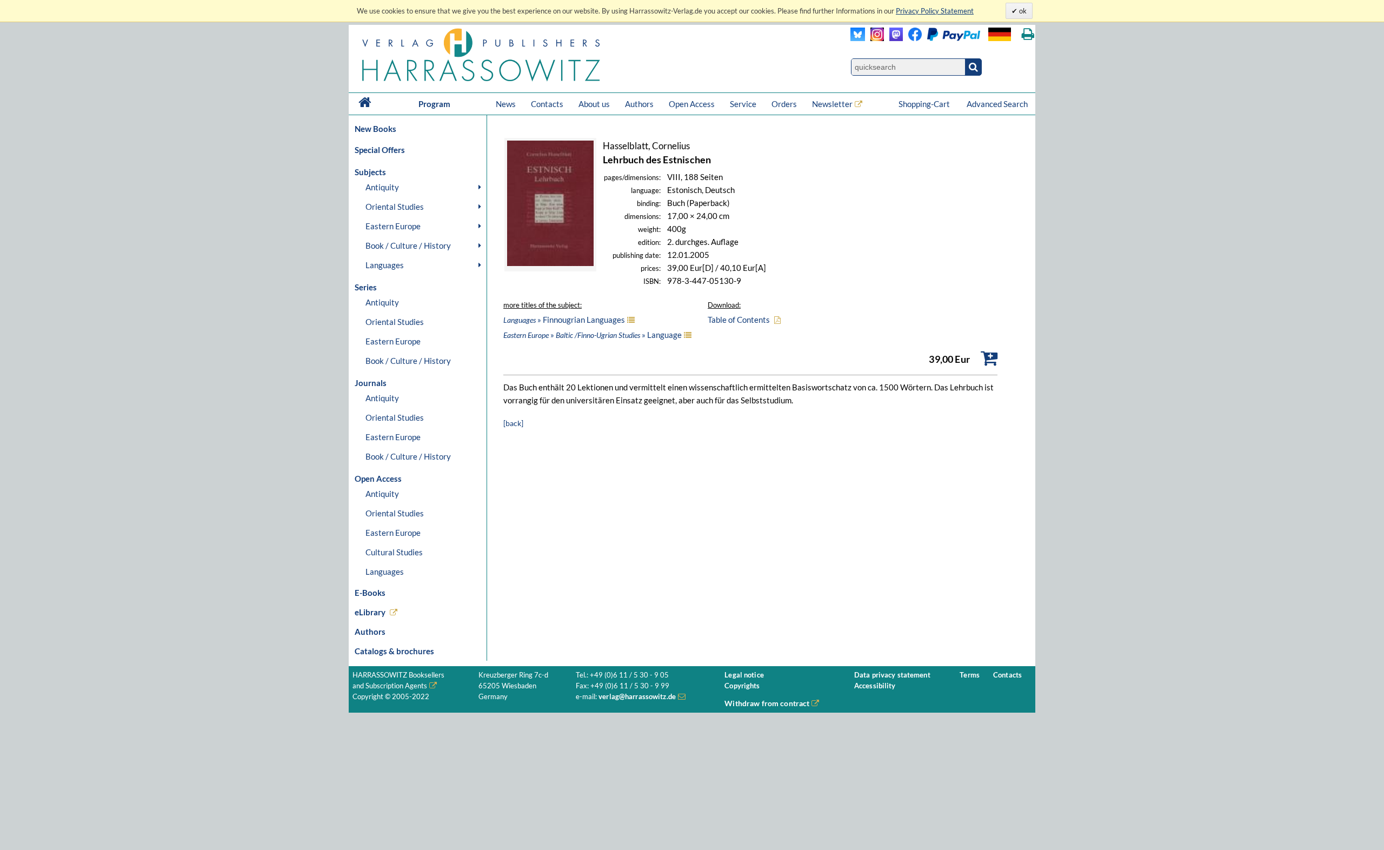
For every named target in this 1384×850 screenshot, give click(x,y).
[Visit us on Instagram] (874, 38)
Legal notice (744, 675)
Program (434, 104)
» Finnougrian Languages (564, 319)
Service (743, 104)
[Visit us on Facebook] (941, 38)
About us (594, 104)
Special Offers (380, 150)
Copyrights (742, 686)
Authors (639, 104)
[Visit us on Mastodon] (893, 38)
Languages (384, 265)
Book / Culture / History (408, 245)
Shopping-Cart (925, 104)
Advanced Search (997, 104)
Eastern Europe (393, 226)
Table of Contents (739, 319)
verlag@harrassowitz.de (637, 697)
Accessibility (875, 686)
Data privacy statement (892, 675)
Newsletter (832, 104)
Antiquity (382, 187)
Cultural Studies (394, 552)
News (506, 104)
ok (1022, 10)
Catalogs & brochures (394, 651)
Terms (970, 675)
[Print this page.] (1028, 34)
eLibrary (370, 612)
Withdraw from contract (766, 703)
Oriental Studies (394, 206)
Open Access (692, 104)
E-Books (370, 592)
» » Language (592, 335)
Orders (784, 104)
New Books (375, 129)
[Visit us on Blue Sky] (857, 38)
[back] (513, 423)
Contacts (547, 104)
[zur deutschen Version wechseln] (999, 34)
